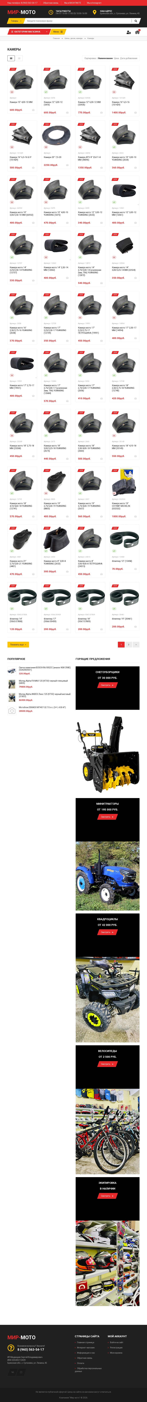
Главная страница (85, 1342)
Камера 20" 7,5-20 (52, 157)
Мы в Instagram (94, 3)
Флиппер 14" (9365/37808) (16, 620)
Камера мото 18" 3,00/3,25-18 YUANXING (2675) (55, 448)
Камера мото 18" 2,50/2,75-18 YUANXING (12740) (123, 388)
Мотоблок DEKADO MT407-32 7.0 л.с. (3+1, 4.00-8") (42, 707)
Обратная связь (50, 3)
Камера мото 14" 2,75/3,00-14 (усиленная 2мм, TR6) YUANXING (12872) (89, 271)
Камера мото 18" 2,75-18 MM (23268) (22, 447)
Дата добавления (128, 58)
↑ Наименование (105, 58)
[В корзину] (33, 110)
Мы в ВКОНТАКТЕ (72, 3)
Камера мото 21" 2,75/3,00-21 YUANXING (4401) (21, 564)
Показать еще (17, 644)
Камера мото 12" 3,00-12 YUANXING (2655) (90, 213)
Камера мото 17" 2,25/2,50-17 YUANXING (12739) (55, 330)
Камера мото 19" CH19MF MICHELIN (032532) (121, 506)
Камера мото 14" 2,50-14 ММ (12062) (56, 268)
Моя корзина (116, 1353)
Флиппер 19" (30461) (122, 618)
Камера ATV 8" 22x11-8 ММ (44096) (89, 158)
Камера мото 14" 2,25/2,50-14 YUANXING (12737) (21, 270)
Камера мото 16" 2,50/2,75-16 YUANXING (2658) (21, 330)
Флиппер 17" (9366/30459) (50, 620)
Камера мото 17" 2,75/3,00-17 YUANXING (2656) (89, 388)
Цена (116, 58)
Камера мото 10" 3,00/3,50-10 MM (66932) (21, 213)
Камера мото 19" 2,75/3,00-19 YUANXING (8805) (55, 506)
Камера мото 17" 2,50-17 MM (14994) (124, 329)
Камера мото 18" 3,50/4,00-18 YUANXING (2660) (89, 448)
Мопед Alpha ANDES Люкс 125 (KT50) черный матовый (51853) (44, 695)
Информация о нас (86, 1353)
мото (21, 12)
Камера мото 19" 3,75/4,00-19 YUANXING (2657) (89, 506)
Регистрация (116, 1347)
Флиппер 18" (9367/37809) (84, 620)
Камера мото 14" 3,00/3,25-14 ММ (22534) (124, 268)
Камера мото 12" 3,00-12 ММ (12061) (124, 213)
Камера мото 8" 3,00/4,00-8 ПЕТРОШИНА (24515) (90, 564)
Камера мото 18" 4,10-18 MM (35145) (124, 447)
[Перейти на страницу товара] (22, 80)
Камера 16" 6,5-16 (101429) (120, 103)
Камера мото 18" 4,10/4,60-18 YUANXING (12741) (21, 506)
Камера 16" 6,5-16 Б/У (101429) (20, 158)
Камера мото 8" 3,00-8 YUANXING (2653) (55, 562)
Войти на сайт (116, 1342)
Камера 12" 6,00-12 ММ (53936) (89, 103)
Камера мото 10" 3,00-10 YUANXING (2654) (124, 158)
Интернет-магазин (86, 1347)
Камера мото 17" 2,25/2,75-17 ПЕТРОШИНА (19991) (88, 330)
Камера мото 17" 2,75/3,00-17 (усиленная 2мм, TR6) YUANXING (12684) (55, 389)
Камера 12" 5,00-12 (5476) (53, 103)
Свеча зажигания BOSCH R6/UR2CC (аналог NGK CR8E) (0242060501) (45, 668)
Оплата (80, 1363)
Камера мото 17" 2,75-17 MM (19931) (22, 386)
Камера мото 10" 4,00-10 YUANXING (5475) (56, 213)
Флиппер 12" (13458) (122, 561)
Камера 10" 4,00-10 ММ (21, 102)
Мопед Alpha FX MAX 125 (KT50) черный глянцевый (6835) (43, 682)
